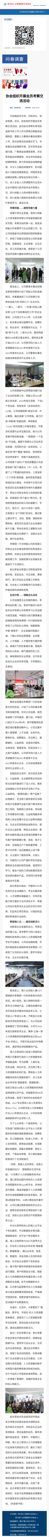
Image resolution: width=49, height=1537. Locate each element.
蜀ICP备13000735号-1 (28, 1521)
